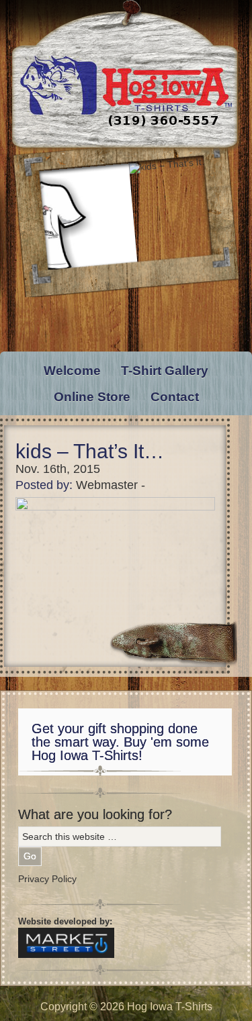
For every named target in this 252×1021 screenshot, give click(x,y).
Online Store (92, 397)
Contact (175, 397)
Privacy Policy (47, 878)
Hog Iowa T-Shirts (126, 76)
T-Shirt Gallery (164, 371)
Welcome (72, 371)
